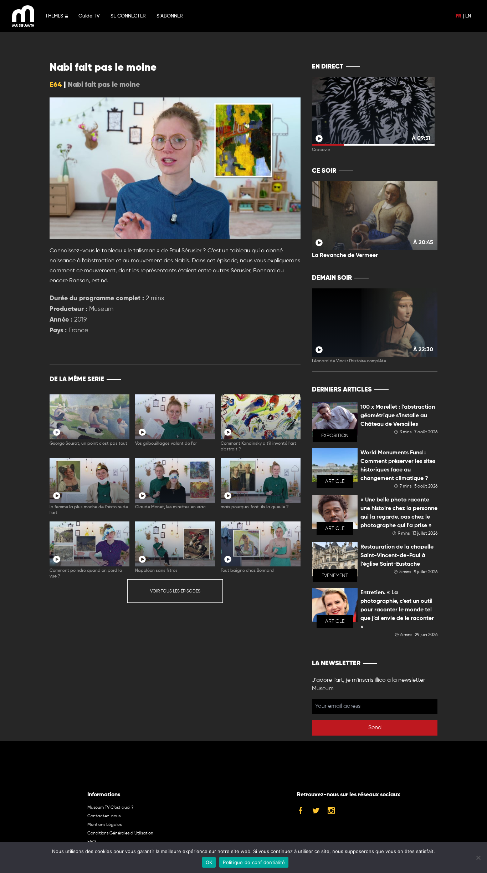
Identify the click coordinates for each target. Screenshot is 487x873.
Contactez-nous (104, 816)
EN (468, 16)
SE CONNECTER (128, 16)
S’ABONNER (170, 16)
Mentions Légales (104, 825)
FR (458, 16)
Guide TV (89, 16)
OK (209, 862)
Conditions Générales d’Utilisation (120, 833)
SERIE (280, 379)
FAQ (91, 842)
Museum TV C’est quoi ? (110, 808)
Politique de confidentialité (254, 862)
